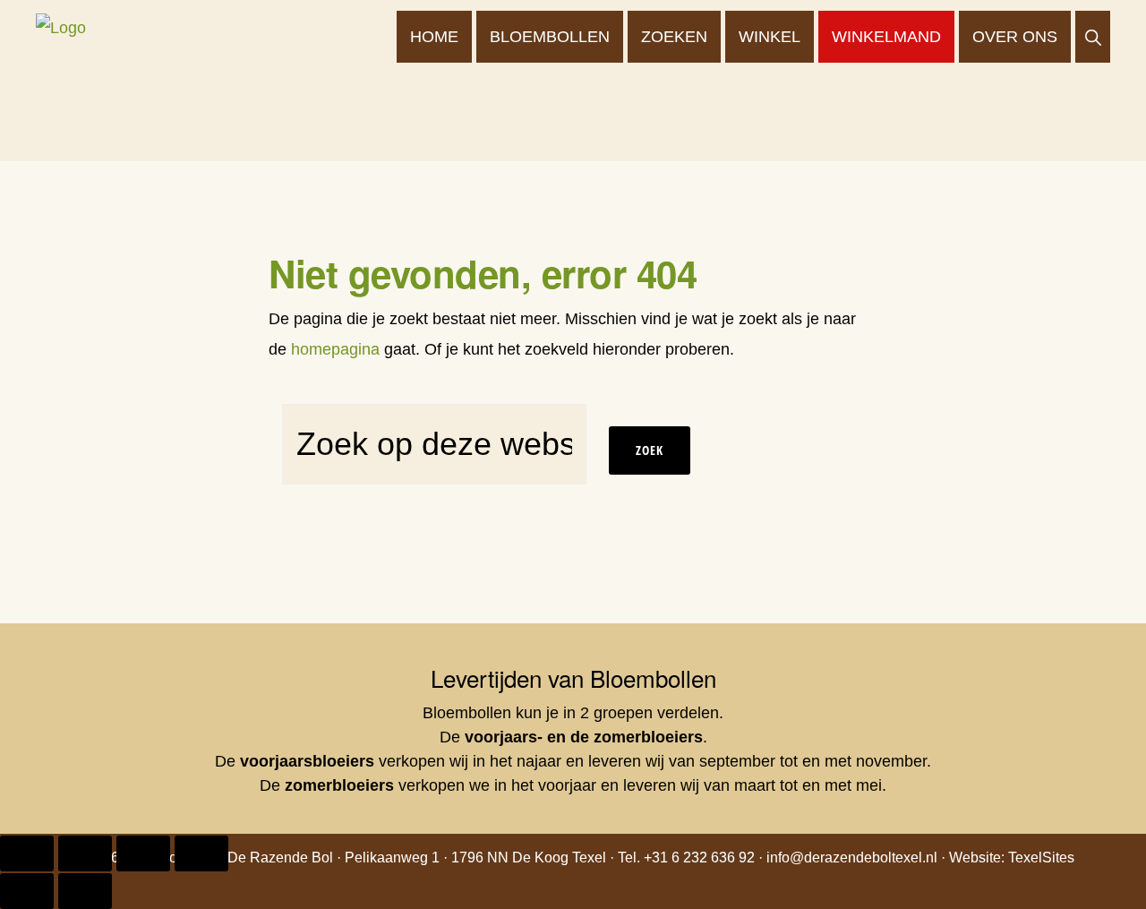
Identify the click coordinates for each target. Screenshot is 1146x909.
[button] (1092, 37)
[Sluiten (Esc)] (201, 853)
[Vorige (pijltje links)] (27, 891)
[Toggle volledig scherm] (85, 853)
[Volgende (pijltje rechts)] (85, 891)
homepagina (335, 349)
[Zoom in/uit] (27, 853)
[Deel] (143, 853)
